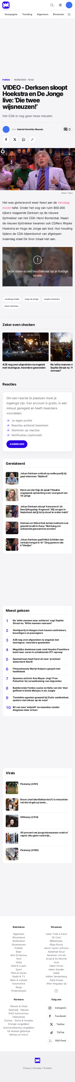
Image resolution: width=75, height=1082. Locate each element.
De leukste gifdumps (18, 1031)
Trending (27, 14)
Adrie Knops (56, 980)
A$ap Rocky (56, 944)
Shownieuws (19, 944)
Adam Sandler (56, 969)
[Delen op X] (14, 139)
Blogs (19, 987)
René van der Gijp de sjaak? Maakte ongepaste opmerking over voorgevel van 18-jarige (44, 493)
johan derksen (11, 306)
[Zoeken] (52, 5)
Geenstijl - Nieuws (19, 1009)
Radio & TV (19, 976)
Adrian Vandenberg (56, 976)
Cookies (37, 1068)
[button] (7, 353)
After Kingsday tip (56, 983)
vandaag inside (12, 299)
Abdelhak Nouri (56, 951)
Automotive (18, 983)
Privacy (27, 1068)
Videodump (18, 1016)
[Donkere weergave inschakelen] (60, 5)
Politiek (6, 80)
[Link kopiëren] (32, 139)
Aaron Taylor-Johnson (56, 948)
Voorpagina (11, 14)
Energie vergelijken (18, 1024)
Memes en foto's (18, 1034)
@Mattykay (56, 941)
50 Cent (56, 937)
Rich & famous (19, 955)
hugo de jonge (32, 299)
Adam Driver (56, 965)
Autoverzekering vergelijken (18, 1027)
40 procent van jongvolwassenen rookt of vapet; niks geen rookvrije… (44, 834)
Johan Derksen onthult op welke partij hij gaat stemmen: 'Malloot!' (43, 475)
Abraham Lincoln (56, 955)
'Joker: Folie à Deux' (56, 934)
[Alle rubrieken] (69, 14)
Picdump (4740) (29, 850)
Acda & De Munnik (56, 958)
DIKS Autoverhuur (19, 1013)
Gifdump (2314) (29, 817)
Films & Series (19, 973)
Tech (18, 958)
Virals (19, 962)
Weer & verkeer (18, 980)
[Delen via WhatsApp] (23, 139)
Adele (56, 973)
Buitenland (19, 941)
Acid (56, 962)
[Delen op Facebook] (6, 139)
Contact (48, 1068)
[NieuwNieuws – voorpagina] (5, 5)
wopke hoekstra (52, 299)
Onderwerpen (18, 990)
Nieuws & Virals (18, 1006)
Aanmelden (17, 444)
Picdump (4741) (29, 784)
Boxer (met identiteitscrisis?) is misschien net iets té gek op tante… (44, 801)
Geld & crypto (18, 965)
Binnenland (59, 14)
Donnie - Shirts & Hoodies (18, 1020)
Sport (19, 969)
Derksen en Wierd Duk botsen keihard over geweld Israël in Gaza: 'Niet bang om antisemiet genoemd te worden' (44, 526)
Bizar (18, 951)
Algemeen (42, 14)
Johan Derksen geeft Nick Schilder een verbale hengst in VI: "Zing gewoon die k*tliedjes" (42, 542)
